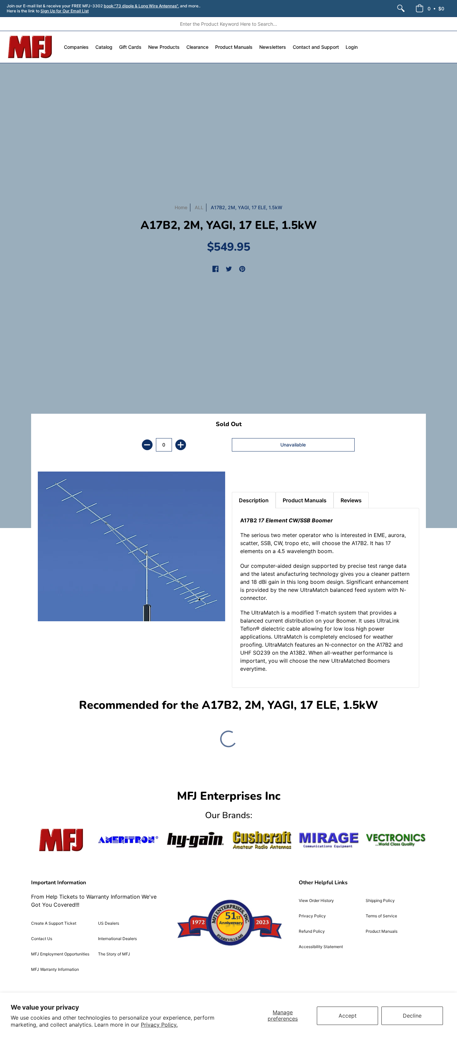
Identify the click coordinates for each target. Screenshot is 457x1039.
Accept (348, 1015)
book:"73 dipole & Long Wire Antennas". (141, 5)
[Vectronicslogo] (396, 840)
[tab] (243, 475)
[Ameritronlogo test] (128, 840)
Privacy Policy (312, 915)
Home (181, 207)
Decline (412, 1015)
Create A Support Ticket (53, 923)
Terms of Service (381, 915)
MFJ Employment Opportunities (60, 953)
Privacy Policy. (159, 1024)
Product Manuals (381, 931)
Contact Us (41, 938)
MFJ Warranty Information (55, 969)
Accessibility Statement (321, 946)
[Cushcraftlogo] (262, 840)
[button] (430, 8)
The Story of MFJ (114, 953)
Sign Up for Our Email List (64, 10)
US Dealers (108, 923)
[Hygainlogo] (195, 840)
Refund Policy (312, 931)
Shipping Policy (380, 900)
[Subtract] (147, 444)
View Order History (316, 900)
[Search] (401, 8)
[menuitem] (401, 8)
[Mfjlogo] (61, 840)
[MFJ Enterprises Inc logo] (30, 47)
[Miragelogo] (329, 840)
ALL (199, 207)
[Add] (180, 444)
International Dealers (117, 938)
